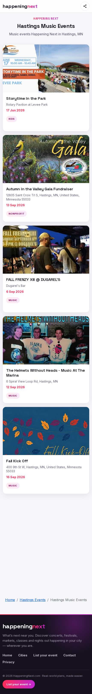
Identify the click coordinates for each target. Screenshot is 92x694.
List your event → (18, 684)
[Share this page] (84, 6)
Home (7, 655)
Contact (69, 655)
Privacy (9, 662)
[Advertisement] (46, 543)
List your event (45, 655)
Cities (22, 655)
